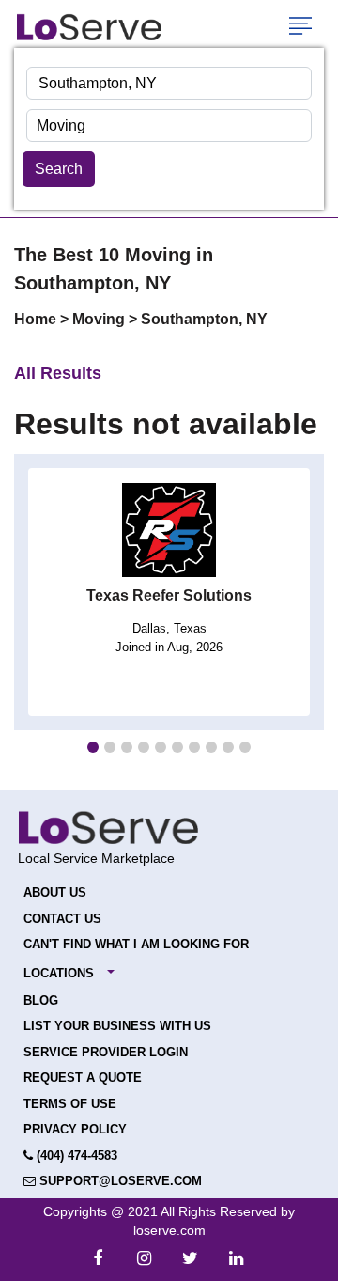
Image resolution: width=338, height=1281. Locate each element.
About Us (54, 892)
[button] (93, 747)
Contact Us (62, 919)
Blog (40, 1000)
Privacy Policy (75, 1129)
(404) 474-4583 (75, 1155)
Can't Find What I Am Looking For (136, 944)
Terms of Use (69, 1104)
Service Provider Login (105, 1052)
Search (59, 169)
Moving (100, 319)
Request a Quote (82, 1077)
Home (37, 319)
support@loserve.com (119, 1181)
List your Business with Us (117, 1026)
